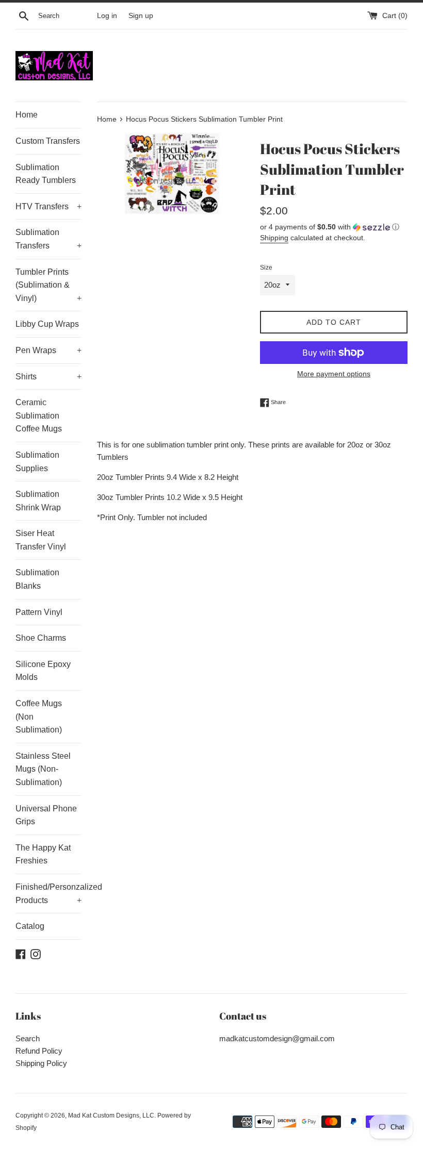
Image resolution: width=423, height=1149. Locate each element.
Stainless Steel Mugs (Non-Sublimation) (43, 769)
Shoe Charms (40, 638)
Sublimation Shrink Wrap (38, 501)
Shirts (48, 376)
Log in (107, 16)
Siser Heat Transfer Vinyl (40, 540)
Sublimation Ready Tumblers (45, 174)
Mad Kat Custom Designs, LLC (111, 1115)
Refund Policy (38, 1050)
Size (266, 267)
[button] (334, 227)
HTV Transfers (48, 206)
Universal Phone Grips (46, 815)
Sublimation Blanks (37, 579)
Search (27, 1038)
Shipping (274, 238)
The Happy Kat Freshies (43, 854)
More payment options (333, 374)
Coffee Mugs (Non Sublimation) (38, 716)
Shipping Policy (41, 1063)
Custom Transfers (47, 141)
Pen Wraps (48, 350)
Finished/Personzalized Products (48, 893)
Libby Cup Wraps (47, 324)
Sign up (140, 16)
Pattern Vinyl (38, 612)
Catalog (29, 926)
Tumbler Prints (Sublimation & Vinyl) (48, 285)
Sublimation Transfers (48, 239)
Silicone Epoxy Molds (43, 671)
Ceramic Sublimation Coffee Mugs (38, 415)
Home (26, 114)
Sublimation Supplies (37, 462)
